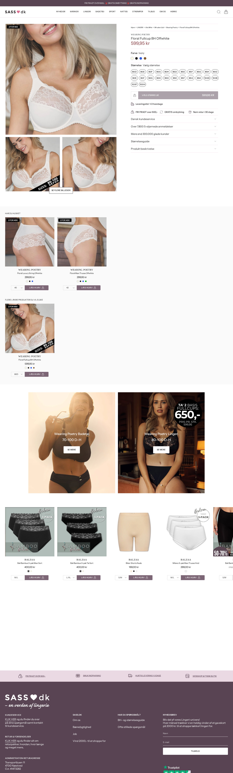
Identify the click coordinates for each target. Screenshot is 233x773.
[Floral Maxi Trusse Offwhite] (81, 241)
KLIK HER (10, 719)
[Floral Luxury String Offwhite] (29, 241)
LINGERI (140, 27)
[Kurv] (226, 12)
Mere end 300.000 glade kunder (150, 133)
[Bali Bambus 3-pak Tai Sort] (81, 531)
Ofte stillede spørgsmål (131, 727)
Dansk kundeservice (143, 119)
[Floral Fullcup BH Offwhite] (29, 328)
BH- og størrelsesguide (131, 720)
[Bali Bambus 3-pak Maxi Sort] (29, 531)
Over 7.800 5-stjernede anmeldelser (152, 126)
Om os (76, 720)
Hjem (133, 27)
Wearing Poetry (172, 27)
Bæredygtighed (82, 727)
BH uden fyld (159, 27)
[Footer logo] (27, 701)
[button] (61, 12)
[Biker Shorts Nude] (134, 531)
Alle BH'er (148, 27)
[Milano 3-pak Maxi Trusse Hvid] (185, 531)
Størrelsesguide (140, 141)
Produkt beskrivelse (142, 148)
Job (75, 733)
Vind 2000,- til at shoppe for (89, 740)
